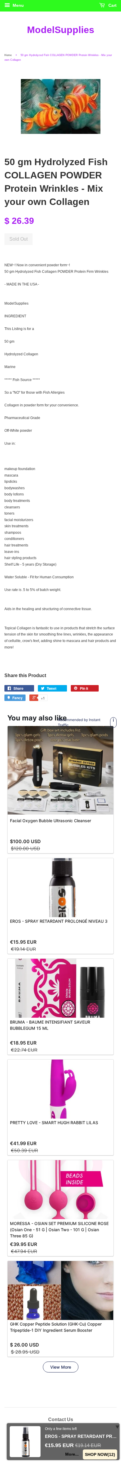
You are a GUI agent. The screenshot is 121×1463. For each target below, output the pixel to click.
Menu (17, 5)
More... (72, 1454)
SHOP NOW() (100, 1454)
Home (8, 55)
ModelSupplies (60, 29)
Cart (112, 5)
